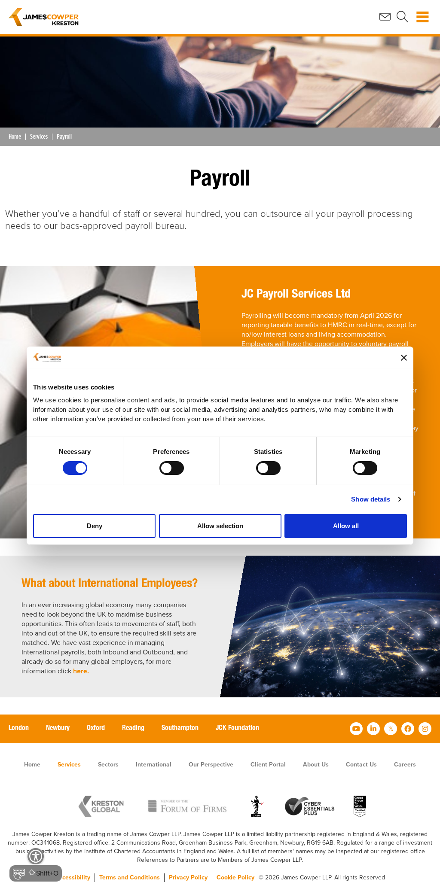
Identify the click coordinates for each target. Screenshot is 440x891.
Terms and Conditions (129, 877)
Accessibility (72, 877)
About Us (316, 764)
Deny (94, 525)
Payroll (64, 136)
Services (39, 136)
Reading (133, 728)
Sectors (108, 764)
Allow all (346, 525)
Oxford (96, 728)
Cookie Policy (235, 877)
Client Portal (268, 764)
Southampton (180, 728)
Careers (405, 764)
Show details (370, 499)
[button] (36, 865)
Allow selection (220, 525)
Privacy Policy (188, 877)
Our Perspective (211, 764)
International (153, 764)
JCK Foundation (237, 728)
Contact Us (361, 764)
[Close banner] (404, 358)
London (19, 728)
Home (15, 136)
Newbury (58, 728)
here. (81, 671)
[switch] (171, 468)
